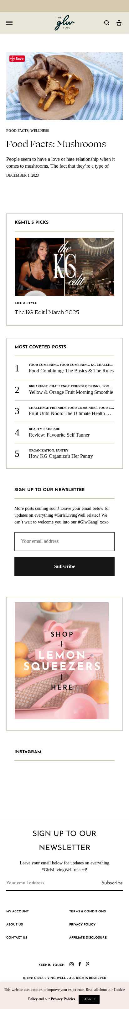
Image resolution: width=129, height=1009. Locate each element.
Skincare (52, 429)
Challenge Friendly (67, 386)
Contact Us (16, 938)
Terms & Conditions (87, 911)
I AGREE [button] (89, 999)
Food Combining (43, 364)
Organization (41, 450)
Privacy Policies (63, 999)
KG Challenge (104, 364)
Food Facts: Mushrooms (56, 144)
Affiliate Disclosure (88, 938)
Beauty (35, 429)
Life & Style (26, 303)
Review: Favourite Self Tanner (59, 435)
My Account (17, 911)
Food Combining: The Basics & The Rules (71, 370)
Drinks (94, 386)
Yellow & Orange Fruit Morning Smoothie (71, 392)
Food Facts (17, 130)
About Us (14, 924)
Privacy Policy (82, 924)
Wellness (39, 130)
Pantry (62, 450)
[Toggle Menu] (9, 23)
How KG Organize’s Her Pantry (61, 456)
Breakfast (38, 386)
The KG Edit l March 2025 (47, 312)
